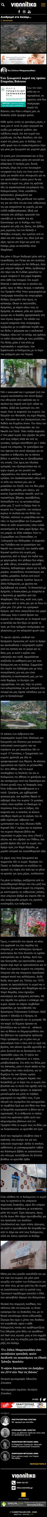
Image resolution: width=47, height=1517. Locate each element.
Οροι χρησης (23, 1499)
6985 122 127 (22, 1482)
